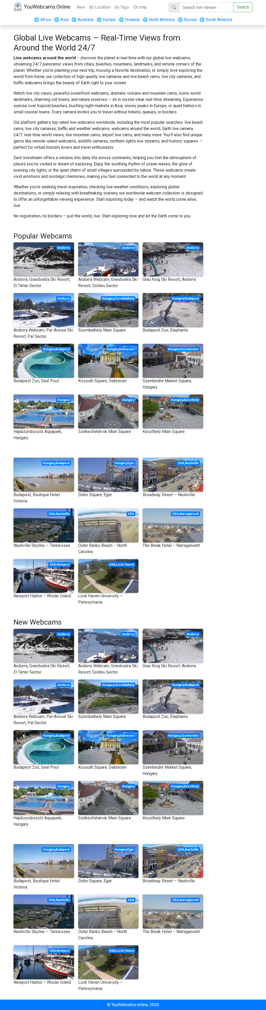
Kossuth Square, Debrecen (102, 380)
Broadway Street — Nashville (169, 494)
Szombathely (124, 298)
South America (216, 19)
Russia (187, 19)
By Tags (122, 7)
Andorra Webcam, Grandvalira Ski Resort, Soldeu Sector (108, 282)
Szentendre (190, 349)
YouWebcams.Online (47, 7)
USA (181, 463)
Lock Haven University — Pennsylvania (100, 599)
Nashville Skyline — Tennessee (42, 545)
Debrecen (126, 349)
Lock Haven (125, 564)
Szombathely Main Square (102, 330)
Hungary (108, 298)
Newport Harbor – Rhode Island (42, 595)
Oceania (129, 19)
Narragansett (189, 514)
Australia (82, 19)
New (81, 7)
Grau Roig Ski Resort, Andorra (169, 279)
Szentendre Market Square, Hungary (167, 384)
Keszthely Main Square (164, 431)
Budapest (192, 298)
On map (140, 7)
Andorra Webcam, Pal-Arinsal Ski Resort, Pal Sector (43, 333)
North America (159, 19)
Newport (63, 564)
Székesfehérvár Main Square (104, 431)
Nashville (192, 463)
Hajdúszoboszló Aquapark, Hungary (38, 434)
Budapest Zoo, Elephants (165, 330)
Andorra (63, 248)
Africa (42, 19)
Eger (130, 463)
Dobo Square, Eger (95, 494)
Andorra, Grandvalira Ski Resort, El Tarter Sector (42, 282)
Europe (106, 19)
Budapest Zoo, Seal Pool (36, 380)
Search (243, 7)
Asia (61, 19)
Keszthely (191, 400)
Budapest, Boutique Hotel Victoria (37, 497)
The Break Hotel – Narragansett (171, 545)
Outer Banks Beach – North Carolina (102, 548)
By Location (99, 7)
